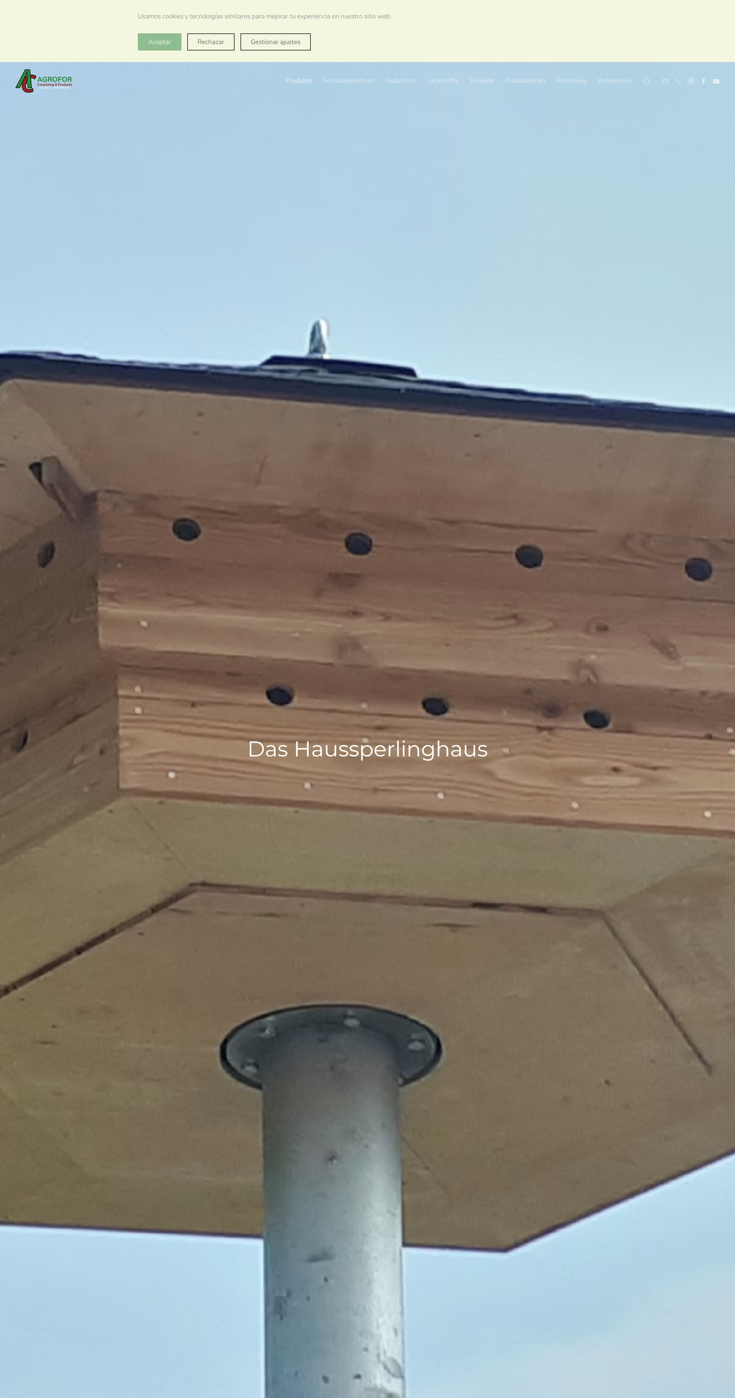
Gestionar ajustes (276, 42)
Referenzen (615, 80)
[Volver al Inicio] (44, 81)
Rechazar (211, 42)
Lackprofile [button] (443, 80)
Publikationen (526, 80)
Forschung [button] (572, 80)
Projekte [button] (482, 80)
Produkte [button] (299, 80)
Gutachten (401, 80)
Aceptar (159, 42)
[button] (647, 81)
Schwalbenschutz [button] (348, 80)
